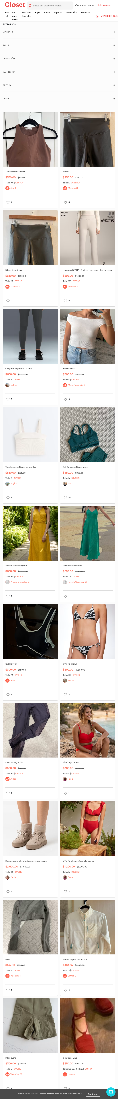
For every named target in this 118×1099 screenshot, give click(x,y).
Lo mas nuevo (15, 16)
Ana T (13, 188)
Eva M (71, 680)
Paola (70, 779)
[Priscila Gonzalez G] (7, 582)
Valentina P (15, 976)
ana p (70, 484)
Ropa (37, 12)
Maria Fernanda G (76, 385)
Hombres (85, 12)
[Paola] (65, 779)
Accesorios (71, 12)
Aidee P (14, 779)
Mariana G (73, 188)
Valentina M (16, 1074)
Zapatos (58, 12)
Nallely (13, 385)
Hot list (7, 14)
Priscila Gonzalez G (19, 582)
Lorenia (71, 1074)
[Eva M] (65, 681)
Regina (13, 484)
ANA (12, 680)
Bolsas (46, 12)
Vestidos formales (26, 14)
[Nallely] (7, 385)
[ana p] (65, 484)
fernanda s (73, 287)
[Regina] (7, 484)
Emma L (72, 976)
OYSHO (19, 183)
